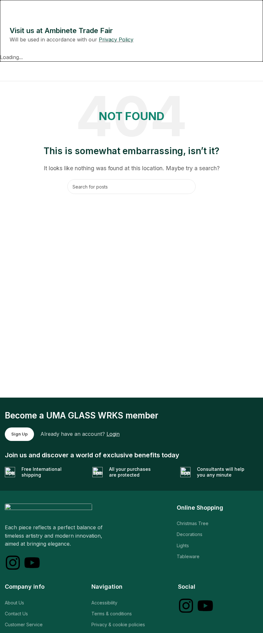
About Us (14, 602)
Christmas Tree (192, 523)
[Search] (188, 186)
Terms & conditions (111, 613)
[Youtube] (32, 563)
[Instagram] (13, 563)
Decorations (189, 534)
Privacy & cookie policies (118, 624)
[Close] (8, 8)
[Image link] (48, 509)
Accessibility (104, 602)
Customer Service (24, 624)
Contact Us (16, 613)
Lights (183, 545)
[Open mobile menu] (7, 71)
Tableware (188, 556)
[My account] (255, 71)
